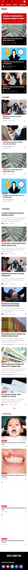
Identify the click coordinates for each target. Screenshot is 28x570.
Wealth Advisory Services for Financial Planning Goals (12, 117)
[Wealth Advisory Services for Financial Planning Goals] (14, 107)
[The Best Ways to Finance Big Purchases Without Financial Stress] (14, 30)
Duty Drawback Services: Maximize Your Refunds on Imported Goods (13, 335)
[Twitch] (17, 567)
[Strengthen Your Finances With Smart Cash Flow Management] (14, 54)
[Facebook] (3, 567)
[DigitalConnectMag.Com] (8, 1)
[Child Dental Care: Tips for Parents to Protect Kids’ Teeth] (14, 428)
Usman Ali (7, 21)
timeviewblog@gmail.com (10, 66)
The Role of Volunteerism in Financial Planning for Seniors (14, 17)
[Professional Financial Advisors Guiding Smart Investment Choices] (14, 132)
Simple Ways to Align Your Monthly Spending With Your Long (13, 88)
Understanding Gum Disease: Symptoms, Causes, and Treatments (13, 476)
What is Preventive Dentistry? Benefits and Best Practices (12, 541)
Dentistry (4, 440)
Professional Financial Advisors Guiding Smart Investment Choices (12, 143)
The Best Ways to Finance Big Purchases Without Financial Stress (13, 39)
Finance (5, 13)
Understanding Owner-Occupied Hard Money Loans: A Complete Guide (12, 365)
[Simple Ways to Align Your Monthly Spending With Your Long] (14, 78)
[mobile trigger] (2, 1)
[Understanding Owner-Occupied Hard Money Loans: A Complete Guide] (14, 354)
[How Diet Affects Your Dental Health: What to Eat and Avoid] (14, 493)
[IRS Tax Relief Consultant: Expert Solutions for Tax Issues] (14, 385)
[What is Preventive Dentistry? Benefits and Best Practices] (14, 526)
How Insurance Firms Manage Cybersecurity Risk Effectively (10, 305)
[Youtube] (8, 567)
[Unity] (21, 567)
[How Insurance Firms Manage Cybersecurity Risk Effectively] (14, 294)
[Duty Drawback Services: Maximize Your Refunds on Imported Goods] (14, 324)
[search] (21, 1)
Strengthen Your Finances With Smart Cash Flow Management (13, 63)
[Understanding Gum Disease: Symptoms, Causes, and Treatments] (14, 461)
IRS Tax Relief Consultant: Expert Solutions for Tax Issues (11, 395)
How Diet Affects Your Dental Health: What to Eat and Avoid (13, 509)
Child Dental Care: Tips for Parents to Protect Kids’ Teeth (13, 443)
